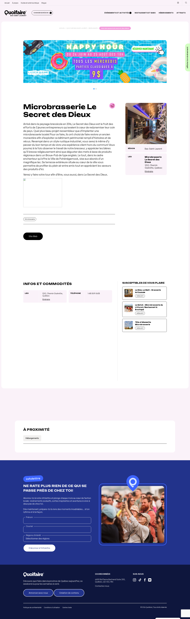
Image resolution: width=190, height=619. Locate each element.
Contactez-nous (102, 586)
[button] (93, 88)
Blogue (43, 3)
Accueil (7, 3)
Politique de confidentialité (32, 607)
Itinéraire (149, 171)
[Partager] (112, 106)
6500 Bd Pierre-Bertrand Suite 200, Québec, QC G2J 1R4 (110, 580)
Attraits (181, 13)
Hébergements (166, 13)
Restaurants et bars (145, 13)
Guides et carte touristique (30, 3)
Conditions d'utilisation (52, 607)
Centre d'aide (67, 607)
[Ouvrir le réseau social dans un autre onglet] (134, 580)
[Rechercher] (186, 2)
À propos (15, 3)
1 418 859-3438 (94, 293)
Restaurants (93, 28)
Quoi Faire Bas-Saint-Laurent (77, 28)
